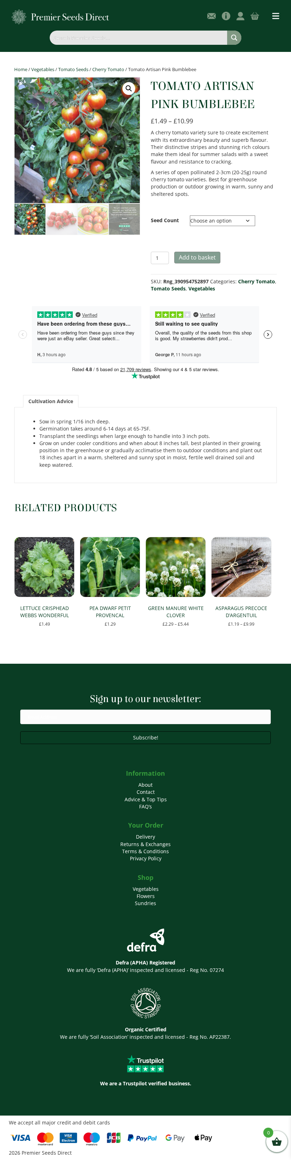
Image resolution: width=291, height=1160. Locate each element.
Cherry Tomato (108, 69)
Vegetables (42, 69)
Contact (146, 792)
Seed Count (165, 220)
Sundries (145, 903)
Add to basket (197, 257)
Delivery (145, 836)
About (145, 784)
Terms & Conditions (145, 851)
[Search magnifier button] (234, 38)
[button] (128, 88)
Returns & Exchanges (145, 844)
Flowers (146, 896)
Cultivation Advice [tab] (50, 401)
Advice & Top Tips (146, 799)
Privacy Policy (145, 858)
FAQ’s (145, 806)
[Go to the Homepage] (60, 16)
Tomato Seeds (73, 69)
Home (20, 69)
